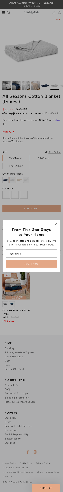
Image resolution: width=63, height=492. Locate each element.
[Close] (56, 223)
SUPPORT (46, 488)
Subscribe (31, 263)
